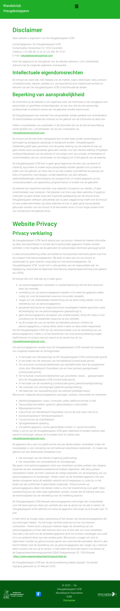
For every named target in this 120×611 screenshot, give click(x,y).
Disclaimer (69, 600)
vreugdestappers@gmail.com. (28, 341)
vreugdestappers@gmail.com (37, 55)
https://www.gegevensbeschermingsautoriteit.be (39, 556)
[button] (76, 6)
